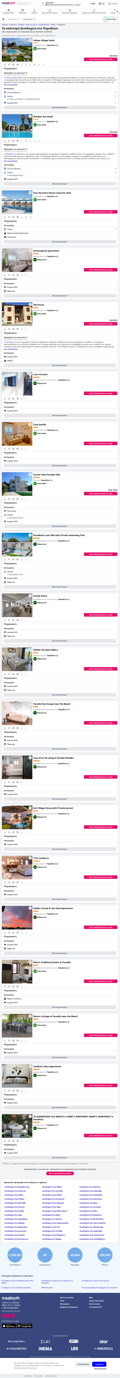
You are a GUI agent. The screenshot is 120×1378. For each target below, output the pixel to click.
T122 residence (41, 858)
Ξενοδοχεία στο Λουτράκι (90, 1207)
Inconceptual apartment (46, 250)
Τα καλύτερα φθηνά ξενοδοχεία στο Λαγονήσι (99, 1287)
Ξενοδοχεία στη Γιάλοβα (52, 1231)
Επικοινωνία (94, 1304)
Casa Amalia (39, 424)
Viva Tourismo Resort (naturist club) (52, 192)
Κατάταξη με (28, 19)
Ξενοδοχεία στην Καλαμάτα (90, 1195)
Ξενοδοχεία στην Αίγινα (14, 1207)
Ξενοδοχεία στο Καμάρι (52, 1239)
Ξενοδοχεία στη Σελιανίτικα (16, 1239)
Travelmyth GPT (95, 1307)
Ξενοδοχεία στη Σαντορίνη (53, 1199)
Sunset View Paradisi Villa (46, 474)
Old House (38, 304)
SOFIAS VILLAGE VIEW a (45, 649)
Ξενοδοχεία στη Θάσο (88, 1203)
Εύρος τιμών (12, 19)
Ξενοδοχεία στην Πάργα (52, 1195)
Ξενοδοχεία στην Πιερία (14, 1235)
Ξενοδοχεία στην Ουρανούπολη (55, 1223)
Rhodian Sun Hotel (43, 116)
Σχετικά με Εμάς (66, 1297)
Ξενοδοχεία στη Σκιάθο (14, 1211)
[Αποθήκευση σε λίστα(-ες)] (30, 40)
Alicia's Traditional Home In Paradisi (52, 962)
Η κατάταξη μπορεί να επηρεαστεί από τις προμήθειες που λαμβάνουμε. (28, 35)
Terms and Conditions (51, 1376)
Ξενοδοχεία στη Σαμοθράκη (15, 1219)
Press (62, 1301)
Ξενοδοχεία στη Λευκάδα (52, 1191)
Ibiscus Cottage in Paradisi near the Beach (55, 1016)
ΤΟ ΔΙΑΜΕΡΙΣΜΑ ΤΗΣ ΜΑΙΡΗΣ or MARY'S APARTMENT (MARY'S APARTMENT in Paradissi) (73, 1118)
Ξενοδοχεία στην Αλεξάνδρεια (92, 1239)
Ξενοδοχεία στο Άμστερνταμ (91, 1227)
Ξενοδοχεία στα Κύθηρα (14, 1223)
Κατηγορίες (65, 1304)
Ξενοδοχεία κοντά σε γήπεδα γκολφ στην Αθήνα (17, 1282)
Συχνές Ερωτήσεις (96, 1301)
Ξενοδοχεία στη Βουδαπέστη (91, 1219)
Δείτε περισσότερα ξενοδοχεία (60, 1173)
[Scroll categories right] (117, 11)
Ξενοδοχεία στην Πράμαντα (53, 1235)
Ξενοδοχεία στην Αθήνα (52, 1187)
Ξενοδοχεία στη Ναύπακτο (90, 1215)
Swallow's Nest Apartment (47, 1066)
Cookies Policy (28, 1376)
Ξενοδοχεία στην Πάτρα (14, 1199)
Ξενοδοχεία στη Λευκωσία (15, 1231)
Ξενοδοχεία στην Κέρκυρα (53, 1203)
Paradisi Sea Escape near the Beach (51, 703)
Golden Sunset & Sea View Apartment (53, 908)
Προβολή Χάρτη (111, 19)
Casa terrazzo (40, 374)
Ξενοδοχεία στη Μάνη (51, 1215)
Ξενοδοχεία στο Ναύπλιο (89, 1187)
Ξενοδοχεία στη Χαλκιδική (90, 1199)
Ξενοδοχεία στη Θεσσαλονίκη (16, 1187)
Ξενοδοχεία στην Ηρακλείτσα (91, 1235)
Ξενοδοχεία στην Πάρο (51, 1207)
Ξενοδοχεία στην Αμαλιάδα (90, 1231)
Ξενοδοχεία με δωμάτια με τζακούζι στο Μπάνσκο (57, 1282)
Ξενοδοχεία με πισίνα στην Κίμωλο (95, 1281)
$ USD (93, 4)
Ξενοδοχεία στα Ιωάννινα (15, 1191)
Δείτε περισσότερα (59, 107)
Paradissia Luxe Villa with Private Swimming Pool (59, 535)
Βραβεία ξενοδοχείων (69, 1307)
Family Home (40, 595)
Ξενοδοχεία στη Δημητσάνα (15, 1227)
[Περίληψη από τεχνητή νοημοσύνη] (26, 75)
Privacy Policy (38, 1376)
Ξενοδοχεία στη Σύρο (13, 1215)
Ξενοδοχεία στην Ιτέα (51, 1227)
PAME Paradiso (47, 1287)
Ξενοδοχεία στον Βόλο (13, 1195)
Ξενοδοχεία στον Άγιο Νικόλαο (92, 1223)
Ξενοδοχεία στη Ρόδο (88, 1211)
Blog (91, 1297)
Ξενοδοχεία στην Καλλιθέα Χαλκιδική (16, 1287)
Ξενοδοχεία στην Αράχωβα (90, 1191)
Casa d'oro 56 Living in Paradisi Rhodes (53, 757)
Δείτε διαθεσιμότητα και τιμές (100, 59)
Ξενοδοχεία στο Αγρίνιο (52, 1219)
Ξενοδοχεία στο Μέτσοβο (15, 1203)
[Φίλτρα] (3, 19)
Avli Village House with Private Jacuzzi (53, 808)
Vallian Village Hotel (43, 40)
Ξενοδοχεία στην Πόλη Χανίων (54, 1211)
